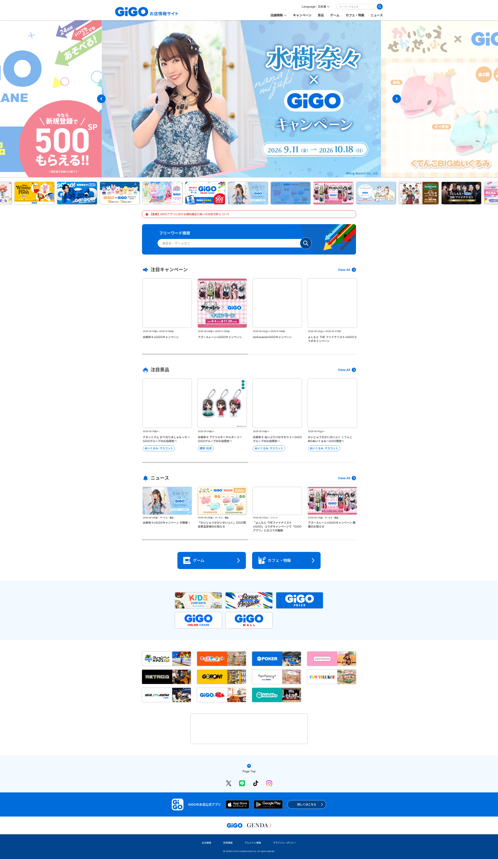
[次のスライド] (396, 98)
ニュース (377, 15)
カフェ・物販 (355, 15)
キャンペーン (302, 15)
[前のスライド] (101, 98)
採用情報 (227, 842)
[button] (35, 193)
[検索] (380, 7)
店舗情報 (276, 15)
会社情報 (206, 842)
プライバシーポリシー (284, 842)
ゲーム (334, 15)
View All (344, 270)
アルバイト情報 (253, 842)
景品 (321, 15)
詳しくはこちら (306, 804)
